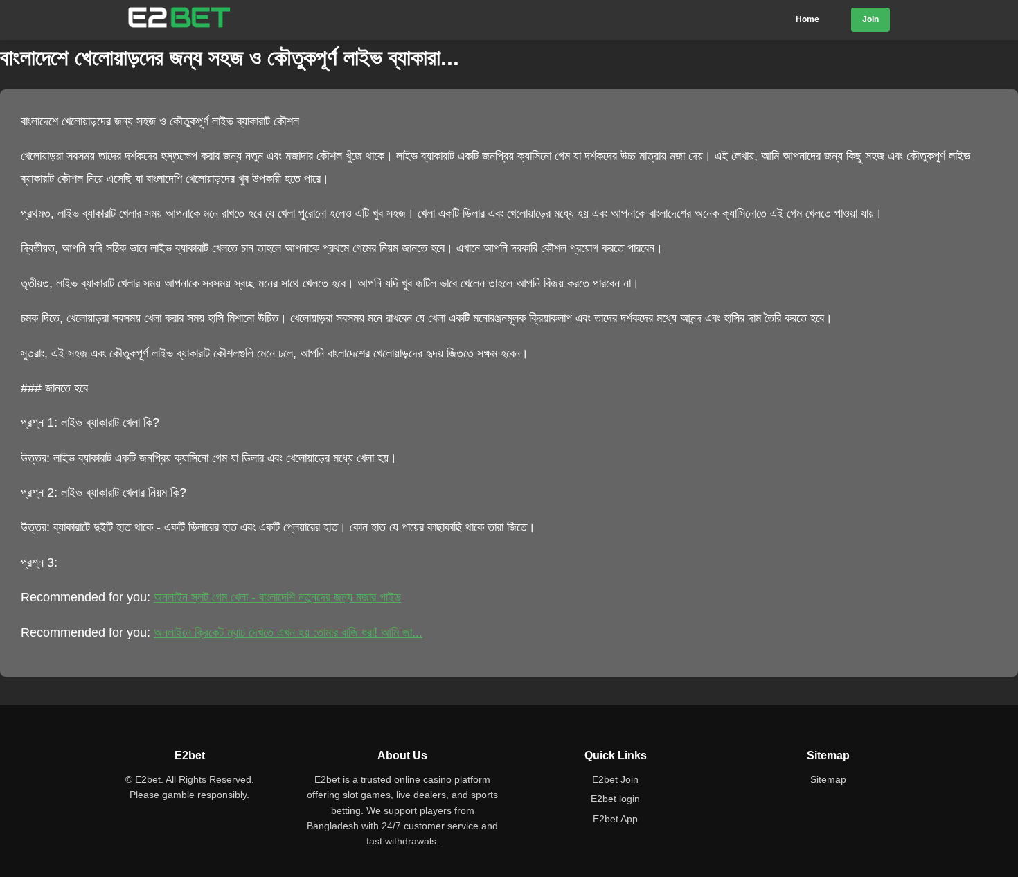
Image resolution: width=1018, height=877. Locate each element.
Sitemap (828, 779)
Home (807, 19)
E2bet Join (615, 779)
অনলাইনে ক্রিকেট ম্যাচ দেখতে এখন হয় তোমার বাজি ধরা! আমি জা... (288, 632)
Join (870, 19)
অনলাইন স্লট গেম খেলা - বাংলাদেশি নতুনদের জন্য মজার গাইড (277, 597)
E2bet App (615, 818)
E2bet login (615, 798)
